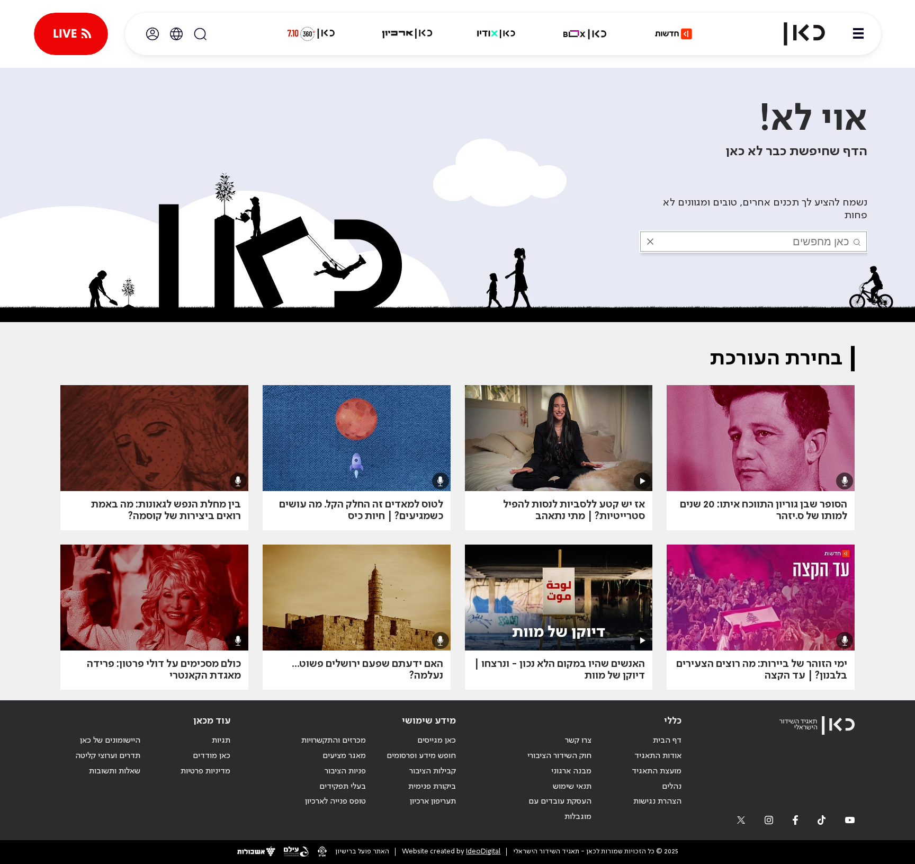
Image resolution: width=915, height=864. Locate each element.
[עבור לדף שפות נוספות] (176, 33)
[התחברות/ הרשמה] (152, 33)
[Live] (71, 34)
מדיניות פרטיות (205, 771)
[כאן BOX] (585, 34)
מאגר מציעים (344, 756)
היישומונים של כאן (110, 740)
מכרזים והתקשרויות (333, 740)
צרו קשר (578, 740)
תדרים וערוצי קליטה (107, 756)
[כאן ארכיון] (407, 34)
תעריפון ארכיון (433, 801)
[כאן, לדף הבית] (795, 34)
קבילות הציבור (432, 771)
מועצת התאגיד (656, 771)
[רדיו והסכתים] (496, 34)
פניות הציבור (345, 771)
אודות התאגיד (657, 756)
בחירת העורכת (776, 358)
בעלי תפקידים (342, 786)
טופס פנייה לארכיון (335, 801)
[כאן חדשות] (674, 34)
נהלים (671, 786)
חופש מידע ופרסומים (421, 756)
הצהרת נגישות (657, 801)
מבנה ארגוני (571, 771)
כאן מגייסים (436, 740)
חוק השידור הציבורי (559, 756)
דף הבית (667, 740)
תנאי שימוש (572, 786)
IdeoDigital (483, 851)
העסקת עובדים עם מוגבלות (559, 809)
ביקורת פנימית (432, 786)
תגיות (221, 740)
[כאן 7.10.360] (311, 34)
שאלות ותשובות (114, 771)
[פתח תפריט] (858, 34)
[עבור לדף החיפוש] (200, 33)
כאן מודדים (211, 756)
